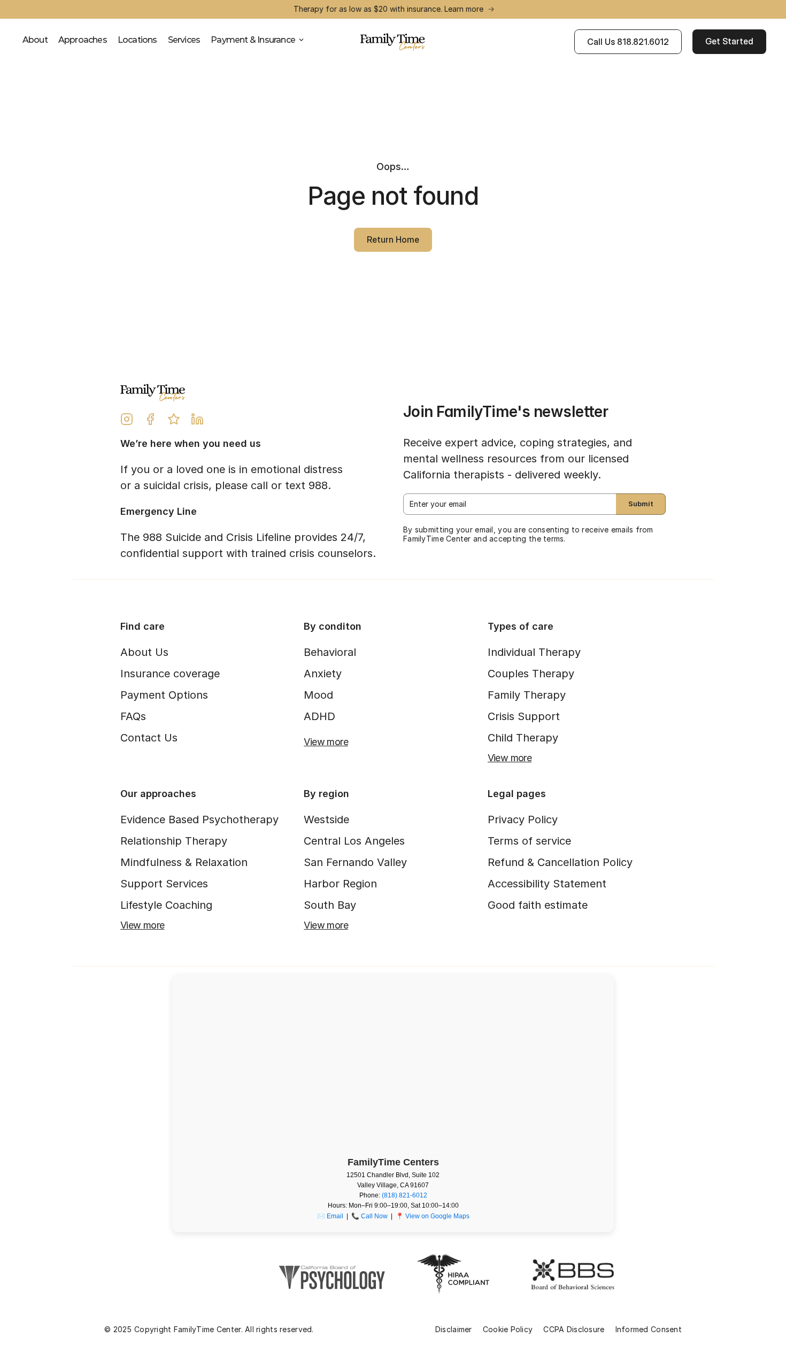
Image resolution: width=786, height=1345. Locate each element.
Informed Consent (648, 1329)
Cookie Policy (508, 1329)
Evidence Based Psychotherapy (199, 819)
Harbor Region (340, 883)
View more (326, 741)
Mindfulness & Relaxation (184, 862)
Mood (318, 695)
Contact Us (149, 737)
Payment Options (164, 695)
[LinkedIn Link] (197, 419)
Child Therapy (523, 737)
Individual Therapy (534, 652)
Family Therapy (527, 695)
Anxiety (323, 673)
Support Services (164, 883)
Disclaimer (453, 1329)
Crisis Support (524, 716)
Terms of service (529, 840)
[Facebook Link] (150, 419)
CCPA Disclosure (573, 1329)
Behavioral (330, 652)
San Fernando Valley (355, 862)
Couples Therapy (531, 673)
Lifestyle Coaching (166, 905)
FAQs (133, 716)
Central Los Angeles (354, 840)
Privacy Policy (523, 819)
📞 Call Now (369, 1216)
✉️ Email (330, 1216)
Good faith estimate (538, 905)
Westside (326, 819)
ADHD (319, 716)
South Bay (330, 905)
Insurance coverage (170, 673)
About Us (144, 652)
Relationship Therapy (173, 840)
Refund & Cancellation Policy (560, 862)
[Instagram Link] (126, 419)
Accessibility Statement (547, 883)
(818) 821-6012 (404, 1195)
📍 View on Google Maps (432, 1216)
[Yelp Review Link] (173, 419)
